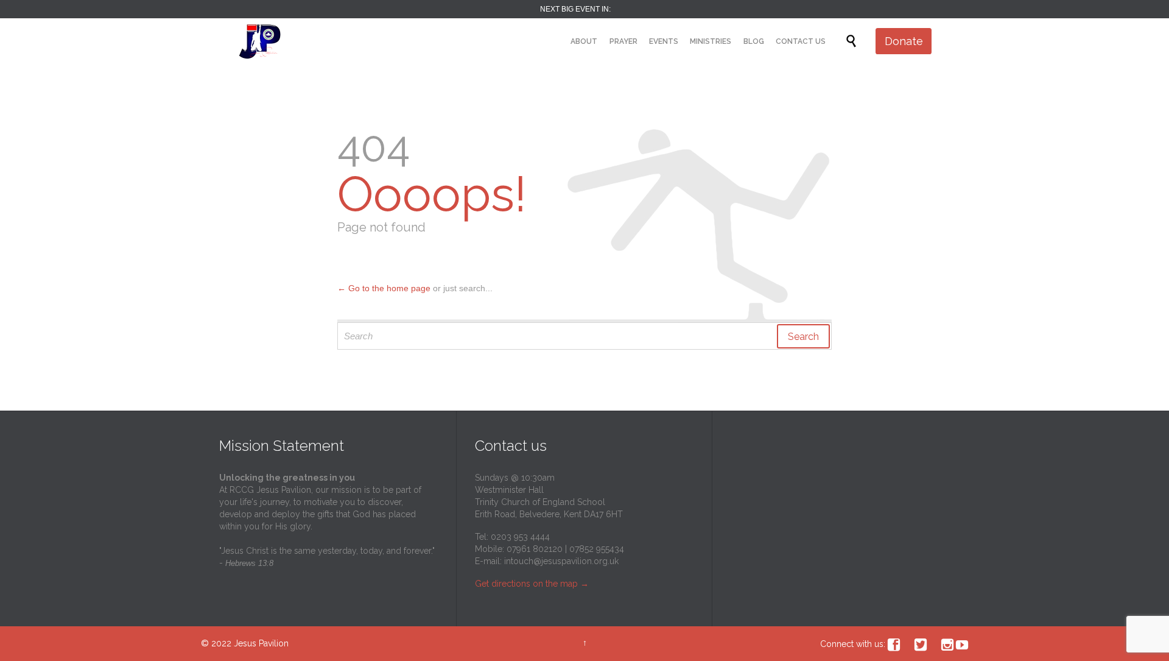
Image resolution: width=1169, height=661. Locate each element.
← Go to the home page (383, 288)
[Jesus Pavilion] (260, 41)
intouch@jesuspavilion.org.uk (561, 561)
